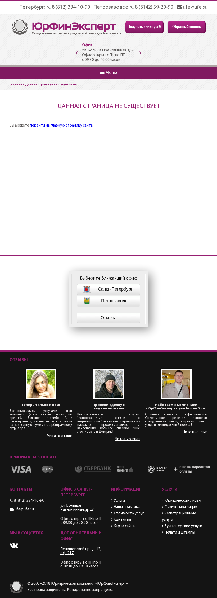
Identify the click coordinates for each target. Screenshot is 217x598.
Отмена (108, 317)
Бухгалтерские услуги (183, 526)
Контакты (122, 520)
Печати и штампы (180, 533)
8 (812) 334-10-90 (70, 7)
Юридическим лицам (183, 501)
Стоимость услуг (129, 513)
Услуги (119, 501)
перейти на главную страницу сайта (61, 126)
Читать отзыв (59, 436)
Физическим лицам (181, 507)
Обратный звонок (186, 27)
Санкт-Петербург (115, 289)
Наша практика (127, 507)
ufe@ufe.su (194, 7)
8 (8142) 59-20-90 (153, 7)
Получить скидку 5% (144, 27)
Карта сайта (124, 526)
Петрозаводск (115, 300)
